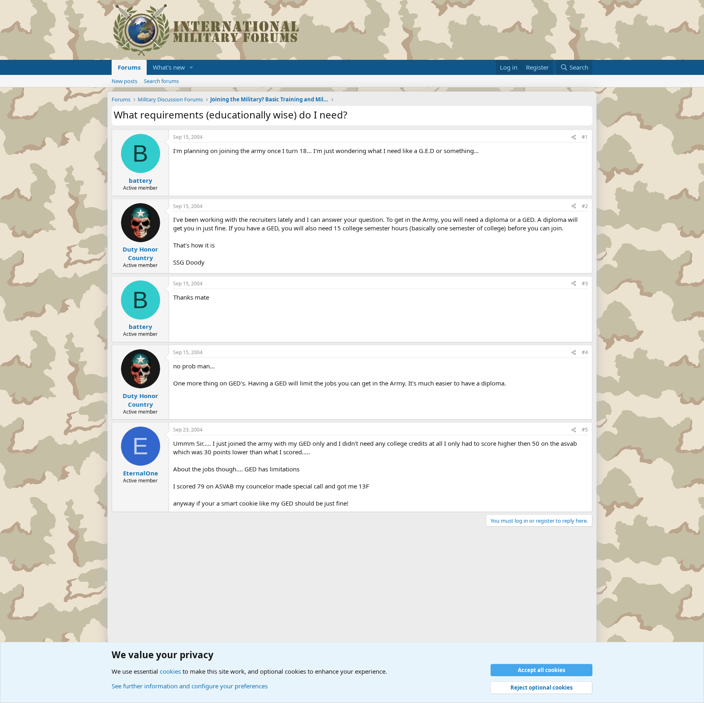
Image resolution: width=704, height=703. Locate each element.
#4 (585, 352)
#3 (585, 283)
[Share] (573, 137)
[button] (191, 67)
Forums (129, 67)
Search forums (161, 81)
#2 (585, 206)
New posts (124, 81)
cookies (170, 671)
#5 (585, 429)
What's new (169, 67)
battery (140, 180)
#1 (585, 137)
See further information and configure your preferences (190, 686)
